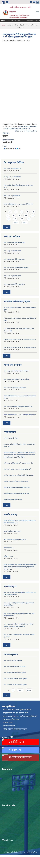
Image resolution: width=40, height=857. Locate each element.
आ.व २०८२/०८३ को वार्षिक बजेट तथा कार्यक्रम (16, 267)
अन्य (7, 227)
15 (29, 219)
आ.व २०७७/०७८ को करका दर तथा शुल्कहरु (15, 684)
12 (8, 219)
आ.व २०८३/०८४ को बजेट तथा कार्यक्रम (14, 242)
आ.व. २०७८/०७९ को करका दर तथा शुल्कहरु (15, 678)
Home (3, 25)
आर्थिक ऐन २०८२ (8, 556)
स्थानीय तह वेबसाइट (19, 757)
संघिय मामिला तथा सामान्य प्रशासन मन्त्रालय (17, 710)
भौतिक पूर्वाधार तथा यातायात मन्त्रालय (15, 729)
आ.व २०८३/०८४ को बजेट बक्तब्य (12, 251)
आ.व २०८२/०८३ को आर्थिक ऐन (12, 196)
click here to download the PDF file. (18, 129)
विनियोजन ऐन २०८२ (9, 548)
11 (32, 215)
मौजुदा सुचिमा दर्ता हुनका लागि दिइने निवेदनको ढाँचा (17, 487)
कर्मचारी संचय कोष (9, 726)
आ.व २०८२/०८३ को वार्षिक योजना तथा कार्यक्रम (16, 379)
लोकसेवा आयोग (8, 723)
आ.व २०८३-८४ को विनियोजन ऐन (12, 168)
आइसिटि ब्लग (16, 742)
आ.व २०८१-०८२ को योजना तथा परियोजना (15, 387)
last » (24, 222)
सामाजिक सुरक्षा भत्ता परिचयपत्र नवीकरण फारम (16, 481)
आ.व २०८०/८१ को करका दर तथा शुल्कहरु (15, 666)
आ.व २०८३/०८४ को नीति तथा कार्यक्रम (14, 259)
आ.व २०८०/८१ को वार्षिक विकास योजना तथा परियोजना (18, 406)
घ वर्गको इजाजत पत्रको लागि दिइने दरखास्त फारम (16, 493)
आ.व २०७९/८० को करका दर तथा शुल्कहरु (15, 672)
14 (22, 219)
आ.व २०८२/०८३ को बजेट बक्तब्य (12, 276)
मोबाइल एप (14, 749)
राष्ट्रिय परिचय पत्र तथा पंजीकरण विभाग (15, 713)
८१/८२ (5, 146)
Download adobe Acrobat (27, 126)
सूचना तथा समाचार (8, 140)
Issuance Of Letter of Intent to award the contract (20, 339)
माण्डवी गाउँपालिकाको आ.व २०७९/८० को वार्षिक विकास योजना (20, 415)
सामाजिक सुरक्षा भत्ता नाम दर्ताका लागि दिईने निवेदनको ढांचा (18, 475)
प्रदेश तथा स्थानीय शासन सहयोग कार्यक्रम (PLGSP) (20, 716)
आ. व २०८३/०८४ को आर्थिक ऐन (12, 177)
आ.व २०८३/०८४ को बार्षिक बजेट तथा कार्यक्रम (16, 371)
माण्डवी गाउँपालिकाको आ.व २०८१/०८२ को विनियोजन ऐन (18, 204)
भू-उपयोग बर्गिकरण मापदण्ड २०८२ (12, 531)
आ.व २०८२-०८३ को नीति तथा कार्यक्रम (14, 284)
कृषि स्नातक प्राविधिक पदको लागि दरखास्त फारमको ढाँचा (18, 463)
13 (15, 219)
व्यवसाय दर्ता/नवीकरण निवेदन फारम (13, 499)
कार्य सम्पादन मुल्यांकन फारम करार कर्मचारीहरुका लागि (17, 469)
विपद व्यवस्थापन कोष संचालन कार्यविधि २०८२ (15, 539)
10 (26, 215)
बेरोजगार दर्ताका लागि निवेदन (11, 438)
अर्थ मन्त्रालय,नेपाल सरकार (11, 719)
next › (16, 222)
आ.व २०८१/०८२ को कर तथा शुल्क (13, 660)
